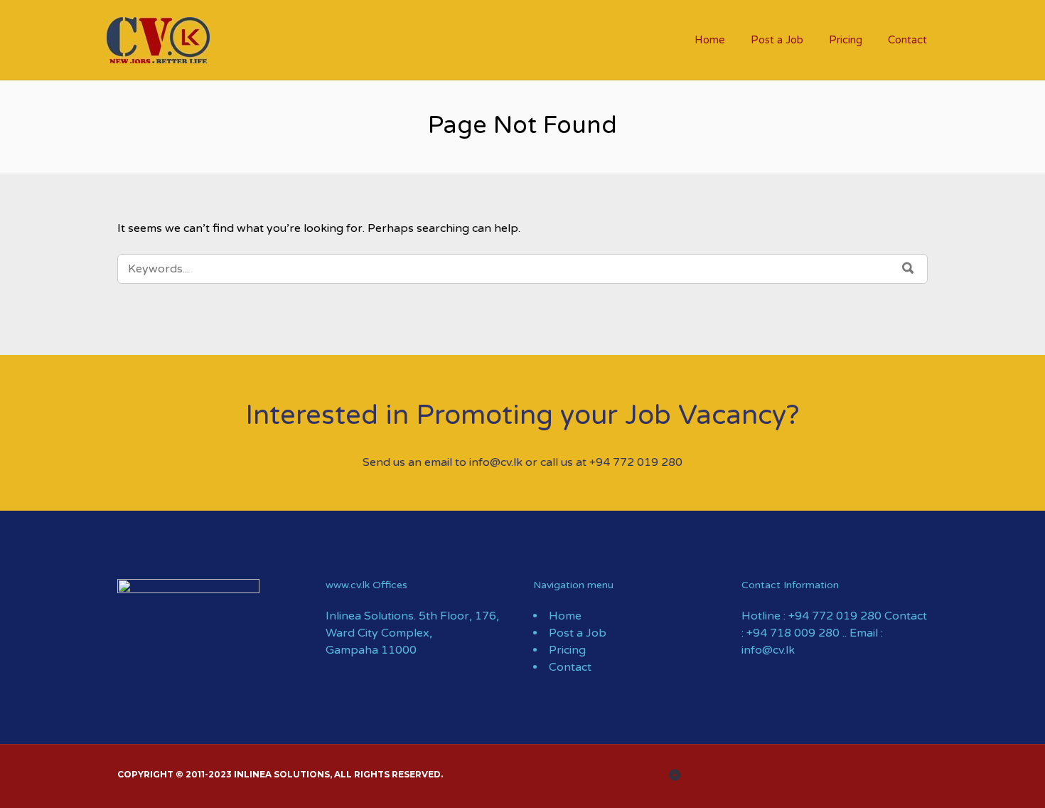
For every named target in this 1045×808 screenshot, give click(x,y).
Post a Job (777, 39)
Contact (907, 39)
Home (710, 39)
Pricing (845, 39)
